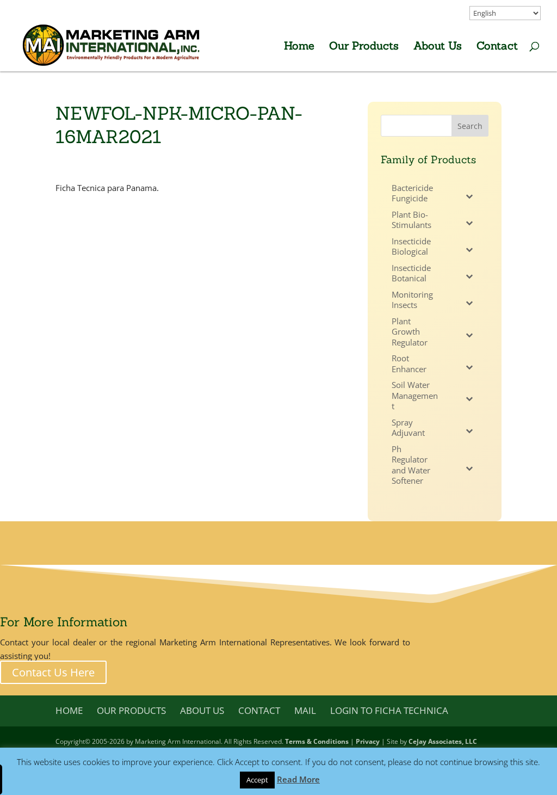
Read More (298, 779)
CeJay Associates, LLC (443, 741)
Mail (305, 710)
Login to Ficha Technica (389, 710)
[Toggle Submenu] (469, 196)
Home (299, 47)
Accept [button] (257, 780)
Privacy (368, 741)
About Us (437, 47)
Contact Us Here (53, 672)
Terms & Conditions (317, 741)
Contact (497, 47)
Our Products (364, 47)
